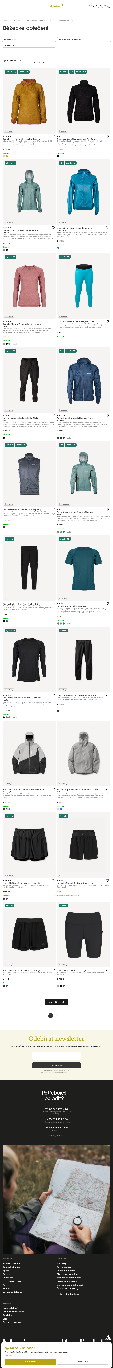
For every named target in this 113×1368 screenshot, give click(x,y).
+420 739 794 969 (56, 1127)
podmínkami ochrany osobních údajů (56, 1073)
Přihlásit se (56, 1065)
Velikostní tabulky (12, 1292)
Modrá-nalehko (61, 623)
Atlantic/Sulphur (61, 532)
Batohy (6, 1274)
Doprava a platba (66, 1270)
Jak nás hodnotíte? (13, 1311)
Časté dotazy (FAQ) (67, 1288)
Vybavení (8, 1277)
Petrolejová (64, 623)
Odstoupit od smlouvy (68, 1294)
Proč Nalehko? (10, 1308)
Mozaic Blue (58, 248)
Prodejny (7, 1315)
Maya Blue (9, 809)
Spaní (6, 1270)
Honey (7, 156)
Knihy (6, 1285)
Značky (7, 1288)
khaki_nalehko (58, 623)
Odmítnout (82, 1362)
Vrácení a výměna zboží (69, 1277)
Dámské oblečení (12, 1267)
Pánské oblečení (11, 1263)
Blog (5, 1318)
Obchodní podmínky (68, 1274)
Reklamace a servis (67, 1281)
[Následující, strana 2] (56, 1015)
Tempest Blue (7, 621)
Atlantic (4, 250)
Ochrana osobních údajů (70, 1285)
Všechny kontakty (56, 1136)
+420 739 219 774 (56, 1119)
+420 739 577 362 (56, 1108)
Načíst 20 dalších (56, 1002)
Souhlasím (30, 1362)
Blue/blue (64, 532)
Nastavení (9, 1355)
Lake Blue (9, 344)
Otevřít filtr (38, 62)
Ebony (58, 711)
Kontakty (61, 1263)
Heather (4, 344)
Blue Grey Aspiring (64, 438)
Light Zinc (58, 809)
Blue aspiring (61, 438)
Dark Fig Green (58, 986)
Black (58, 156)
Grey (4, 156)
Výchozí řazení (10, 60)
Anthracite (58, 438)
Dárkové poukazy (12, 1281)
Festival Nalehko (12, 1322)
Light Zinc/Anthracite (7, 809)
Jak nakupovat (64, 1267)
